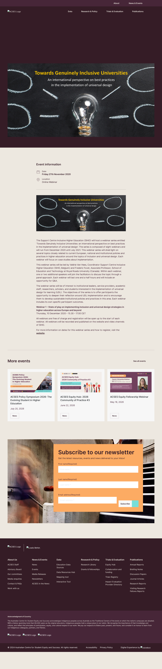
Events (35, 569)
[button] (151, 11)
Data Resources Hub (66, 572)
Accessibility (91, 647)
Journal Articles (137, 579)
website (40, 333)
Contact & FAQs (15, 583)
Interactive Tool (64, 581)
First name (67, 464)
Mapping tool (63, 577)
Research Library (88, 564)
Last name (67, 479)
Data (59, 559)
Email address (69, 495)
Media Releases (39, 574)
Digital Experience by (131, 647)
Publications (136, 559)
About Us (12, 559)
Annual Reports (137, 564)
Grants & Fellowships (90, 569)
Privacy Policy (106, 647)
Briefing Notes (136, 569)
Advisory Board (14, 569)
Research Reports (138, 583)
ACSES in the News (40, 583)
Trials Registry (111, 577)
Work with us (13, 588)
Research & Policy (90, 559)
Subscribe (125, 504)
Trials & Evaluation (114, 559)
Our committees (15, 574)
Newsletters (37, 579)
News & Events (39, 559)
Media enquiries (15, 579)
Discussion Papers (138, 574)
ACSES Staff (13, 564)
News (14, 416)
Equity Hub (110, 564)
